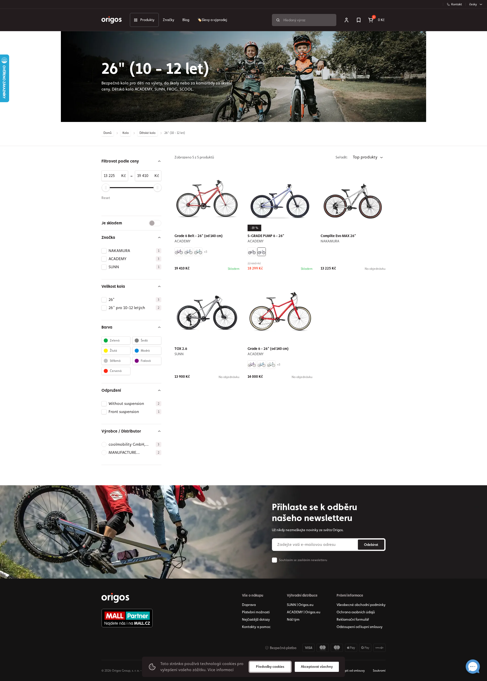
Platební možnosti (256, 612)
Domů (107, 133)
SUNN (179, 354)
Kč (123, 175)
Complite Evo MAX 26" (338, 236)
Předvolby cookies (270, 667)
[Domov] (115, 598)
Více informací (220, 669)
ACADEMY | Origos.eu (303, 612)
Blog (185, 20)
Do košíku (356, 282)
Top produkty (365, 157)
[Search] (278, 20)
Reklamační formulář (353, 619)
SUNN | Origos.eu (300, 605)
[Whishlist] (359, 20)
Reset (105, 198)
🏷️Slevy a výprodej (212, 20)
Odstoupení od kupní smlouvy (359, 627)
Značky (168, 20)
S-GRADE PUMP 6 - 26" (266, 236)
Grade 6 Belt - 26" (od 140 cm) (199, 236)
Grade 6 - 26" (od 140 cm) (268, 349)
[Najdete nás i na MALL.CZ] (127, 618)
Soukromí (379, 670)
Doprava (249, 605)
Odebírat (371, 545)
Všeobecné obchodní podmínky (361, 605)
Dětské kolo (147, 133)
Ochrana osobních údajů (356, 612)
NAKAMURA (330, 241)
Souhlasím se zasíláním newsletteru (303, 560)
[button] (131, 161)
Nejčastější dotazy (256, 619)
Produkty (147, 20)
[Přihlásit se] (346, 20)
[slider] (106, 188)
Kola (126, 133)
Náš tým (293, 619)
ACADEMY (182, 241)
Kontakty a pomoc (256, 627)
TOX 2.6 (181, 349)
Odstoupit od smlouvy (350, 670)
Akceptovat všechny (317, 667)
